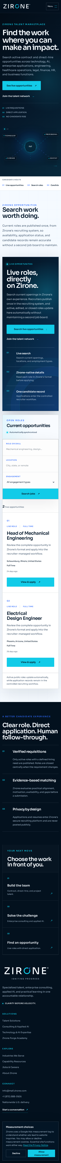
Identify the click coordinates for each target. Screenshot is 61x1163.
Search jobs (31, 493)
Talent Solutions (11, 1020)
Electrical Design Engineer (24, 616)
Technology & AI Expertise (16, 1032)
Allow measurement (41, 1153)
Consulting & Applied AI (15, 1026)
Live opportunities (13, 185)
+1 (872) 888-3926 (12, 1096)
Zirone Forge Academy (14, 1038)
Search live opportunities (30, 329)
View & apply (30, 582)
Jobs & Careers (10, 1067)
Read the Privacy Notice (35, 1145)
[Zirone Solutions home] (16, 6)
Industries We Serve (13, 1055)
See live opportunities (22, 85)
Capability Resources (14, 1061)
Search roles (35, 185)
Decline (16, 1153)
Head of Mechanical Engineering (28, 535)
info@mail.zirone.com (14, 1090)
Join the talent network (18, 96)
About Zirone (9, 1073)
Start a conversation (15, 1109)
